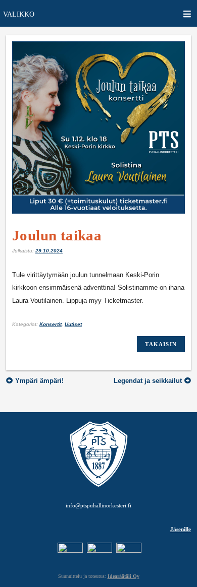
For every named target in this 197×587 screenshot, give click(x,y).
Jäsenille (180, 529)
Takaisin (161, 344)
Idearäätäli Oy (123, 576)
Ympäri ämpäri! (39, 380)
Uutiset (73, 324)
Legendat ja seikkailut (148, 380)
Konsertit (50, 324)
